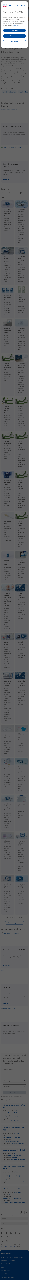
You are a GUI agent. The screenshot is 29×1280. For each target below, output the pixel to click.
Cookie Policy (15, 25)
